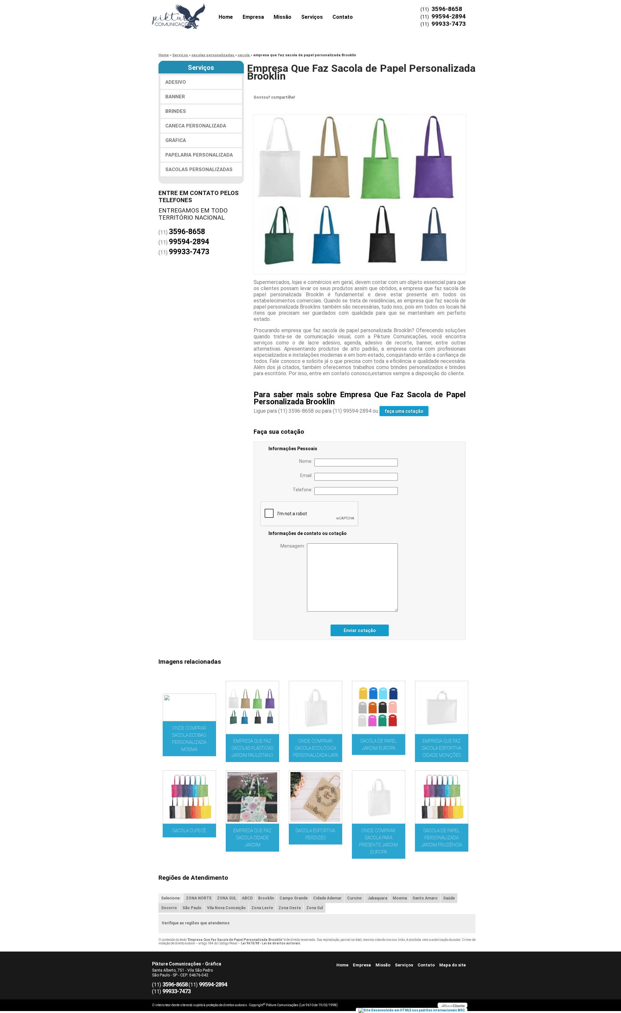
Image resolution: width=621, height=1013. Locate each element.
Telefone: (303, 489)
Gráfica (175, 140)
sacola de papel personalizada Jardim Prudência (441, 837)
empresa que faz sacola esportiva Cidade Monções (441, 748)
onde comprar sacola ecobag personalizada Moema (189, 738)
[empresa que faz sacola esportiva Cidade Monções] (441, 707)
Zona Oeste (289, 908)
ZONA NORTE (199, 898)
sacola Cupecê (189, 830)
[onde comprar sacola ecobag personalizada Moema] (189, 707)
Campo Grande (293, 898)
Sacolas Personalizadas (199, 169)
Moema (400, 898)
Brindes (175, 111)
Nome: (306, 461)
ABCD (247, 898)
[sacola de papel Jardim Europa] (378, 707)
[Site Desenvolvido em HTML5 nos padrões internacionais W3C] (411, 1010)
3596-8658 (446, 9)
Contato (342, 17)
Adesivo (175, 82)
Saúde (449, 898)
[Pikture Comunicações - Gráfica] (189, 13)
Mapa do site (452, 965)
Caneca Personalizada (195, 126)
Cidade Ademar (327, 898)
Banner (175, 97)
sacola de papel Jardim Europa (378, 744)
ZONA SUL (226, 898)
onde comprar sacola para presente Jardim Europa (378, 841)
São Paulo (192, 908)
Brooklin (266, 898)
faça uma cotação (404, 411)
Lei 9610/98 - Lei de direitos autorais (270, 943)
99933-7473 (448, 23)
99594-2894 (448, 16)
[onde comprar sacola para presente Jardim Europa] (378, 797)
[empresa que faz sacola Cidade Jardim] (252, 797)
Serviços (312, 17)
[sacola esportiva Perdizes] (315, 797)
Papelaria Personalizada (199, 155)
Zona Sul (314, 908)
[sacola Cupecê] (189, 797)
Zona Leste (262, 908)
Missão (282, 17)
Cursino (354, 898)
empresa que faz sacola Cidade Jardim (252, 837)
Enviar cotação (359, 630)
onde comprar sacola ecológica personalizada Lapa (315, 748)
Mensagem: (293, 546)
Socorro (169, 908)
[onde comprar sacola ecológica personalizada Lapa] (315, 707)
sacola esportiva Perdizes (315, 834)
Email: (307, 475)
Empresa (253, 17)
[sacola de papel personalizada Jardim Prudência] (441, 797)
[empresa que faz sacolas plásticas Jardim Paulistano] (252, 707)
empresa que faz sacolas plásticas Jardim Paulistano (252, 748)
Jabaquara (377, 898)
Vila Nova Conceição (226, 908)
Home (226, 17)
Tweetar (262, 107)
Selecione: (170, 898)
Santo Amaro (425, 898)
